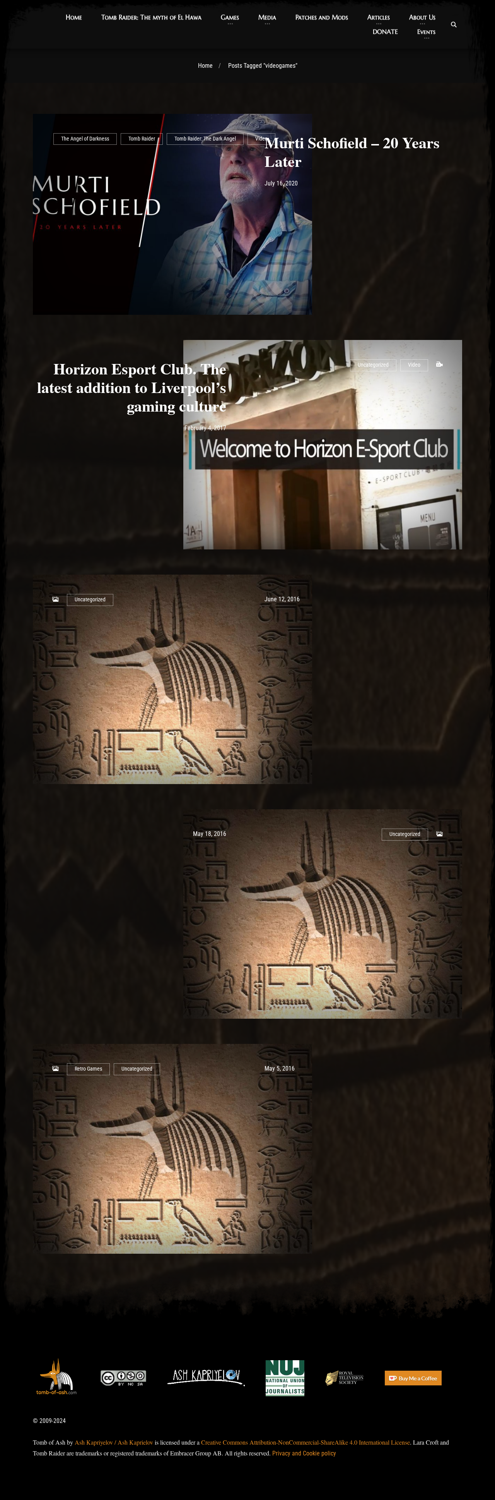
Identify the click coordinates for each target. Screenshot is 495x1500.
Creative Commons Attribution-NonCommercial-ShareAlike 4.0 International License (305, 1442)
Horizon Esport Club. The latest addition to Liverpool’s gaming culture (131, 387)
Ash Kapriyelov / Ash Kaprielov (114, 1442)
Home (205, 65)
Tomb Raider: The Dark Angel (205, 139)
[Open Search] (453, 24)
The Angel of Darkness (85, 139)
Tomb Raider (141, 139)
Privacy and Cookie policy (304, 1453)
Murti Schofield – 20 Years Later (352, 151)
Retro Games (88, 1069)
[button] (74, 17)
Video (261, 139)
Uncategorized (373, 365)
